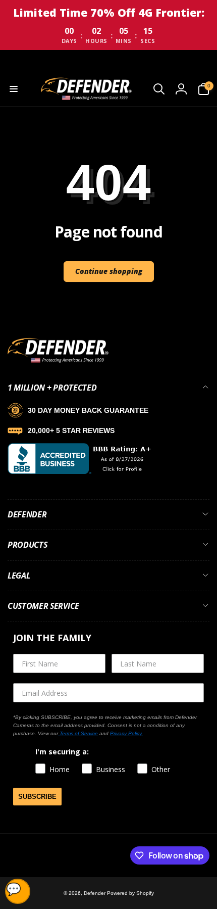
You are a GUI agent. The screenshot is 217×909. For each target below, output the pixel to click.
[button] (14, 89)
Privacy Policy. (126, 733)
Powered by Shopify (130, 893)
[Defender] (58, 361)
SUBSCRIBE (37, 796)
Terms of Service (78, 733)
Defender (95, 893)
